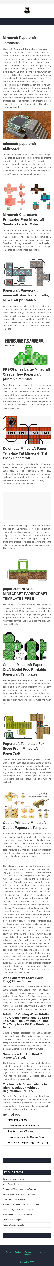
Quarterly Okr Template (12, 1220)
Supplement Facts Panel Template (17, 1215)
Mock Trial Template (17, 1120)
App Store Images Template (21, 1131)
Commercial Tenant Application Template (20, 1189)
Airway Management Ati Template (23, 1125)
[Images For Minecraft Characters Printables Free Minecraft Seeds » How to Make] (27, 196)
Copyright (44, 1252)
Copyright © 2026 (27, 1262)
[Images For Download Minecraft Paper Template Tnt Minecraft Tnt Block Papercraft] (27, 430)
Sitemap (27, 1255)
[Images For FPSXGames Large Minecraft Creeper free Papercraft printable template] (27, 351)
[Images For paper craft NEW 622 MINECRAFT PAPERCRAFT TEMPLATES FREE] (27, 570)
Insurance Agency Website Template (18, 1209)
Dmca (8, 1252)
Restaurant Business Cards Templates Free (21, 1204)
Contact (18, 1252)
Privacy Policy (30, 1252)
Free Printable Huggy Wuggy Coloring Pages (29, 1142)
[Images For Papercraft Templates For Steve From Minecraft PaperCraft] (27, 725)
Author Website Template (13, 1225)
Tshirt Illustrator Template (13, 1179)
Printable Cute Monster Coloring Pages (26, 1137)
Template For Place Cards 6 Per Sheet (19, 1194)
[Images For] (27, 506)
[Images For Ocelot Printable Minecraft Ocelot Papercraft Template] (27, 804)
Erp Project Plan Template (14, 1199)
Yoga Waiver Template (12, 1184)
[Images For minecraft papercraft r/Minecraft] (27, 125)
